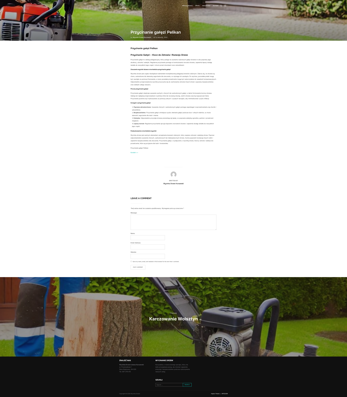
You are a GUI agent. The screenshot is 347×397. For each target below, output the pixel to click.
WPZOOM (225, 393)
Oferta (197, 6)
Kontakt (215, 6)
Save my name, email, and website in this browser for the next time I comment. (156, 261)
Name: (133, 233)
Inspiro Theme (215, 393)
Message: (134, 213)
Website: (133, 252)
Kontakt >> (134, 152)
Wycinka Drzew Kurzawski (142, 37)
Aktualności (206, 6)
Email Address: (136, 243)
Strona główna (187, 6)
